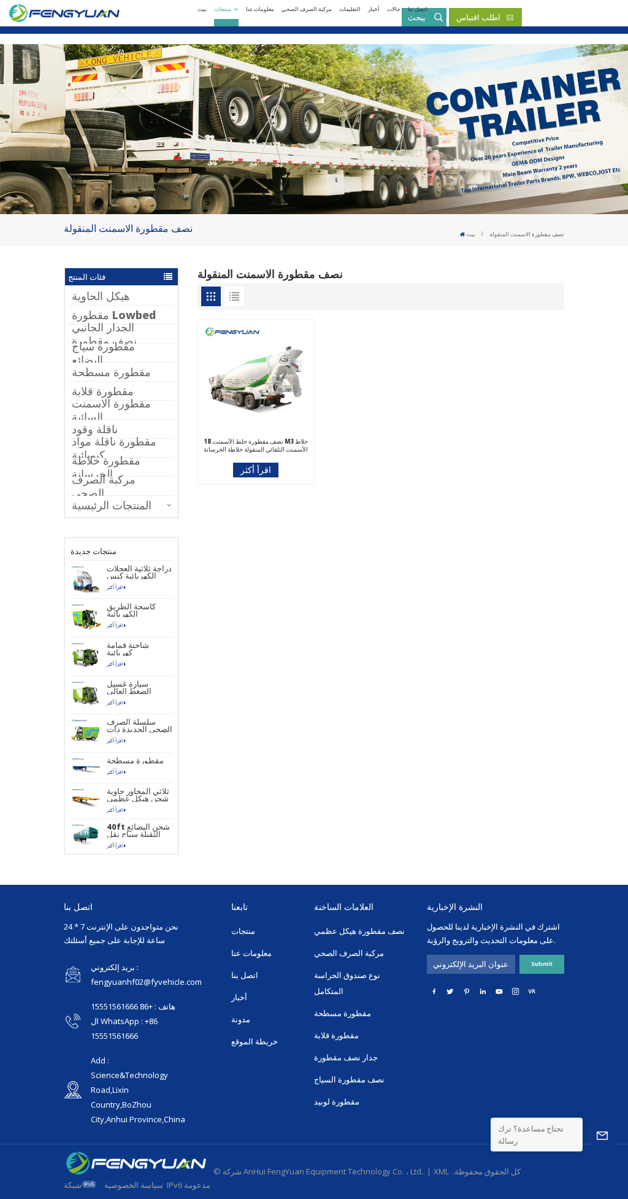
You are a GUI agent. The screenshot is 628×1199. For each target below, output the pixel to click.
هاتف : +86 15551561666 (133, 1006)
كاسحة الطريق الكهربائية (131, 610)
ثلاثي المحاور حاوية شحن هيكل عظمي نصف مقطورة (138, 794)
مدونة (240, 1019)
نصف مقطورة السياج (349, 1079)
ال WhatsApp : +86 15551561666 (124, 1028)
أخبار (374, 9)
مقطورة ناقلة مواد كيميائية (114, 448)
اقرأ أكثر (115, 587)
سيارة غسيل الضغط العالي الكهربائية (129, 687)
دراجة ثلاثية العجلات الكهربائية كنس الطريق (139, 572)
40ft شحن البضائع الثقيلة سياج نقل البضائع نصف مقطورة (138, 830)
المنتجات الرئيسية (111, 505)
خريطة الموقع (254, 1041)
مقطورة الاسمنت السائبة (111, 410)
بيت (202, 9)
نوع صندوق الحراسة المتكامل (347, 983)
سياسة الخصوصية (133, 1184)
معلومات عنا (260, 9)
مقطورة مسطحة (111, 371)
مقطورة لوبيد (336, 1101)
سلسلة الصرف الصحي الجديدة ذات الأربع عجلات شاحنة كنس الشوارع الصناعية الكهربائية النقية (139, 725)
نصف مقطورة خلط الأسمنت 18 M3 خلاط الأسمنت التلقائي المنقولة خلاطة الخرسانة (256, 445)
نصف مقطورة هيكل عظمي (359, 930)
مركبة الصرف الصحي (306, 9)
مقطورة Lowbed (114, 314)
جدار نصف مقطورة (346, 1057)
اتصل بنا (417, 9)
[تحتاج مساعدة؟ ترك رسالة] (602, 1134)
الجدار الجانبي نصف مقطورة (104, 334)
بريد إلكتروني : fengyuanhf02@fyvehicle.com (146, 974)
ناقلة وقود (95, 429)
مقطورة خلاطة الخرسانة (106, 467)
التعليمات (350, 9)
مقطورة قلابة (103, 391)
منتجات (222, 9)
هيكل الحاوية (101, 295)
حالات (393, 9)
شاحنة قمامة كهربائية (128, 648)
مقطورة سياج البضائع (103, 353)
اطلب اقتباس (478, 17)
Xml (441, 1171)
